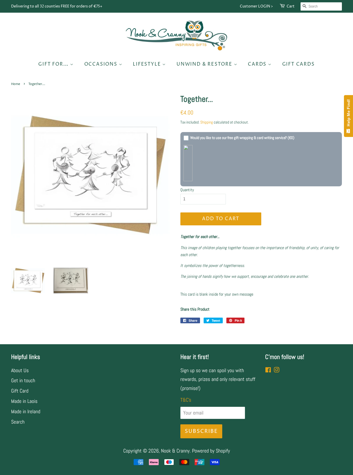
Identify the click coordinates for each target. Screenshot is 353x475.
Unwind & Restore (205, 64)
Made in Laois (24, 401)
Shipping (206, 122)
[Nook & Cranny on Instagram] (276, 370)
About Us (20, 370)
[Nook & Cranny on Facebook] (268, 370)
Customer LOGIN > (256, 6)
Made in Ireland (25, 411)
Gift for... (54, 64)
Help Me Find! (348, 114)
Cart (291, 6)
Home (15, 84)
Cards (258, 64)
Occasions (101, 64)
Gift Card (19, 390)
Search (18, 421)
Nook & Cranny (175, 450)
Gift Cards (298, 64)
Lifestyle (147, 64)
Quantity (187, 190)
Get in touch (23, 380)
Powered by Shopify (211, 450)
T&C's (185, 399)
